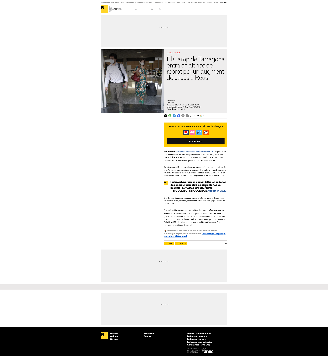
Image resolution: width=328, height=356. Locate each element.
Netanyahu (207, 2)
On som (114, 339)
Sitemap (148, 336)
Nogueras (159, 2)
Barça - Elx (181, 2)
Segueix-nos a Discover (110, 2)
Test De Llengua (127, 2)
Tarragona (169, 243)
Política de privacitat (197, 336)
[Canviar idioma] (152, 9)
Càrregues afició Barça (144, 2)
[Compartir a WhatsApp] (169, 115)
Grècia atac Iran (220, 2)
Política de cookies (196, 339)
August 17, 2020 (216, 191)
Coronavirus (181, 243)
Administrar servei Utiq (198, 345)
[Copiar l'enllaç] (187, 115)
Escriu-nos (149, 334)
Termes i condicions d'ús (199, 334)
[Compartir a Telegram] (174, 115)
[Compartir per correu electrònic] (182, 115)
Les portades (170, 2)
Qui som (114, 334)
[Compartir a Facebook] (178, 115)
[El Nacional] (104, 9)
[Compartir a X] (165, 115)
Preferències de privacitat (199, 342)
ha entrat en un (195, 151)
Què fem (114, 336)
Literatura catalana (194, 2)
